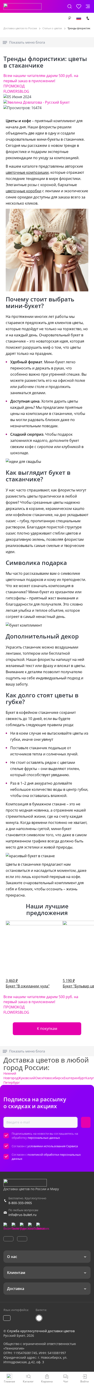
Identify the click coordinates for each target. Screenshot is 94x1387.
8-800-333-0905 (20, 1203)
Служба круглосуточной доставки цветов (41, 1331)
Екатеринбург (74, 1078)
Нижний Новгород (10, 1075)
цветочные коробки (23, 190)
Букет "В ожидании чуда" (28, 983)
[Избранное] (78, 6)
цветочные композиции (27, 172)
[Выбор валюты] (69, 18)
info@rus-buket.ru (22, 1215)
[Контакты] (88, 18)
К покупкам (47, 1028)
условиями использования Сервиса (52, 1146)
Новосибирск (53, 1078)
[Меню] (88, 6)
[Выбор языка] (78, 18)
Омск (39, 1078)
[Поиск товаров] (69, 6)
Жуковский (26, 1078)
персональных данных (44, 1138)
